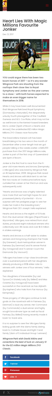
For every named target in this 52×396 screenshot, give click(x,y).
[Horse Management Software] (43, 393)
